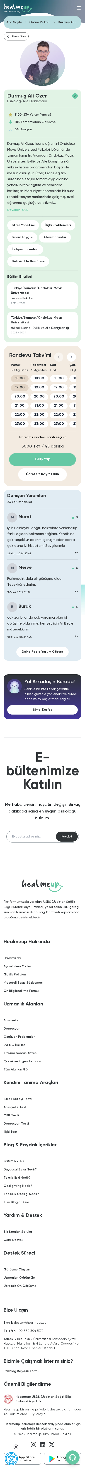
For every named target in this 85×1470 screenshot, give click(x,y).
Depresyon (12, 1028)
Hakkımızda (12, 958)
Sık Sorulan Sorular (18, 1231)
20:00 (20, 396)
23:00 (20, 424)
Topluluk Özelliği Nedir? (21, 1194)
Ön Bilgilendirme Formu (21, 990)
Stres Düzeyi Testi (18, 1099)
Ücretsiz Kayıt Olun (42, 474)
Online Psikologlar (40, 22)
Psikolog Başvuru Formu (21, 1371)
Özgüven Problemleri (19, 1036)
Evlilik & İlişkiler (14, 1045)
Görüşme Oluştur (17, 1269)
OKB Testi (11, 1115)
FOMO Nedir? (14, 1161)
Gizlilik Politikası (15, 974)
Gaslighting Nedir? (18, 1186)
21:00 (19, 406)
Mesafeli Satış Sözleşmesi (23, 982)
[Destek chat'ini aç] (73, 1457)
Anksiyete (11, 1020)
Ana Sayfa (14, 22)
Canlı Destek (13, 1240)
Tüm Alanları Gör (16, 1069)
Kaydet (66, 836)
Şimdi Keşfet (42, 709)
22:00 (20, 415)
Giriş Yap (43, 459)
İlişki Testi (11, 1131)
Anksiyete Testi (15, 1107)
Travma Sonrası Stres (20, 1053)
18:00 (20, 378)
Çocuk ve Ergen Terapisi (22, 1061)
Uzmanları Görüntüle (19, 1277)
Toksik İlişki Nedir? (17, 1177)
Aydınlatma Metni (17, 966)
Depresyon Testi (16, 1123)
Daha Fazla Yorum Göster (42, 651)
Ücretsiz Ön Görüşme (20, 1286)
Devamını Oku (17, 210)
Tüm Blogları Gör (16, 1202)
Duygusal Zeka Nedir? (20, 1169)
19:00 (20, 387)
